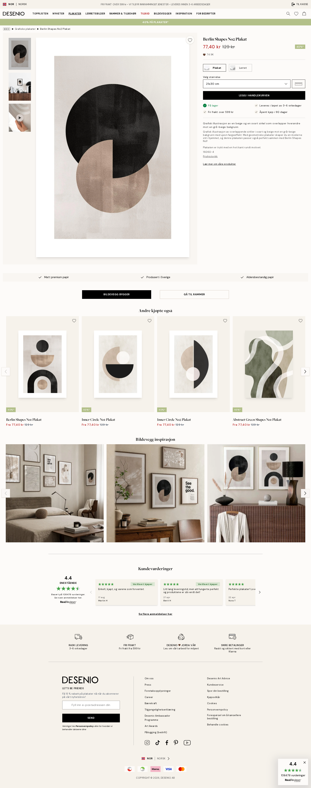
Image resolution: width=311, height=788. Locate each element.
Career (149, 697)
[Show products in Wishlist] (296, 13)
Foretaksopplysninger (158, 690)
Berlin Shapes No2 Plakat (55, 28)
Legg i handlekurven (254, 95)
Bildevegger (163, 13)
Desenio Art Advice (218, 678)
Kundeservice (215, 684)
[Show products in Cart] (304, 13)
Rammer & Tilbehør (122, 13)
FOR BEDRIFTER (205, 13)
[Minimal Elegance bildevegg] (55, 493)
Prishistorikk (210, 156)
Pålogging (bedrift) (156, 732)
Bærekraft (151, 703)
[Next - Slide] (305, 371)
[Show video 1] (20, 118)
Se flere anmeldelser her (155, 614)
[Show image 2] (20, 87)
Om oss (149, 678)
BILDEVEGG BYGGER (116, 294)
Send (90, 717)
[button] (298, 84)
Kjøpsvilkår (213, 697)
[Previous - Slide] (5, 371)
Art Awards (151, 726)
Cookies (212, 703)
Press (148, 684)
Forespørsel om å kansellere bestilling (224, 717)
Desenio (166, 777)
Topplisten (40, 13)
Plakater (75, 13)
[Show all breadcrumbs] (6, 29)
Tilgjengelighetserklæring (160, 709)
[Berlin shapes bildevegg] (256, 493)
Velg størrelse (211, 77)
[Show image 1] (20, 54)
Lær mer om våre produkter (219, 164)
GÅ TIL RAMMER (194, 294)
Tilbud (145, 13)
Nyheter (58, 13)
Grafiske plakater (25, 28)
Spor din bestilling (218, 690)
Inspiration (184, 13)
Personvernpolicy (85, 726)
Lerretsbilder (95, 13)
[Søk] (288, 14)
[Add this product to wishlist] (190, 40)
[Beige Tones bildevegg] (155, 493)
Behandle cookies (218, 724)
